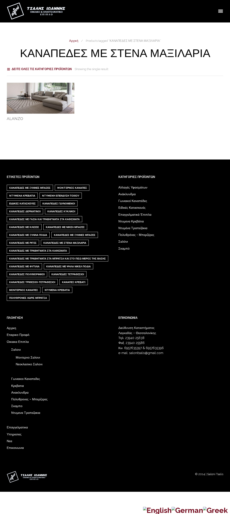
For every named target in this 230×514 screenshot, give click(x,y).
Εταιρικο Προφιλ (18, 335)
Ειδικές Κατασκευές (132, 207)
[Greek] (215, 509)
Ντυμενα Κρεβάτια (131, 221)
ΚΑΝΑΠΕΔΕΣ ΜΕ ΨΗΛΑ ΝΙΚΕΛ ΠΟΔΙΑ (68, 266)
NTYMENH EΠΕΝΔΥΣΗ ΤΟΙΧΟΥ (60, 195)
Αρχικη (11, 328)
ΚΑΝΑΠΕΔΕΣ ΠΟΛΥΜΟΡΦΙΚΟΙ (27, 274)
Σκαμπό (124, 248)
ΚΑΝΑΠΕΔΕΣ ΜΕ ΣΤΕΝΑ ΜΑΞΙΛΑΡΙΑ (64, 242)
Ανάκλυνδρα (127, 194)
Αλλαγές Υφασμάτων (132, 187)
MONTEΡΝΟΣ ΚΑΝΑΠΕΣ (72, 187)
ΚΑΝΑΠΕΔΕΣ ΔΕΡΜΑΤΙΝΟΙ (25, 211)
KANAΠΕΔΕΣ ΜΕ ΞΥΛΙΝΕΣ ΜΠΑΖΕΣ (30, 187)
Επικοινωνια (15, 448)
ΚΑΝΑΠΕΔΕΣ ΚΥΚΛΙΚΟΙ (61, 211)
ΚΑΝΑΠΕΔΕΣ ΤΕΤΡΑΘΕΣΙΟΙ (67, 274)
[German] (187, 509)
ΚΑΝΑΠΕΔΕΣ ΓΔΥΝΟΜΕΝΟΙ (58, 203)
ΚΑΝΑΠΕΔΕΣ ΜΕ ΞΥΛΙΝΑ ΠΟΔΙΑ (28, 235)
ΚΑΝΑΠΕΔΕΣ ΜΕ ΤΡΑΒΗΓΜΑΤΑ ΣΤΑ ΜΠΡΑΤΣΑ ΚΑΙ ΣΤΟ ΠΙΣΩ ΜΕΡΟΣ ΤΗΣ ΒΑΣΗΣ (57, 258)
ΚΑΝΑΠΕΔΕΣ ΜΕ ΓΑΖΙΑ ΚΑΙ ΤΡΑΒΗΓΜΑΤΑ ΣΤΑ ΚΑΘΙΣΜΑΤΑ (44, 219)
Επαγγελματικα (17, 427)
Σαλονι (16, 349)
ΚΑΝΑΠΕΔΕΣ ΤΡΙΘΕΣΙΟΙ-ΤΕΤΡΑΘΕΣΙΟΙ (32, 282)
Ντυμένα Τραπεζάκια (132, 228)
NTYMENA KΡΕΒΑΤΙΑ (22, 195)
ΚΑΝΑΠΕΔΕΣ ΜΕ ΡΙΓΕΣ (23, 242)
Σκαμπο (16, 406)
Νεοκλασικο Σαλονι (29, 364)
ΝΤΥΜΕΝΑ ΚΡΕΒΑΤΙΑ (57, 290)
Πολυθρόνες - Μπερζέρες (136, 235)
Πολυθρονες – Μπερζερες (29, 399)
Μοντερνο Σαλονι (28, 357)
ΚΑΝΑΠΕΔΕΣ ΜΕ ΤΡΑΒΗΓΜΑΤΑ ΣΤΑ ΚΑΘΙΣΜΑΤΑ (38, 250)
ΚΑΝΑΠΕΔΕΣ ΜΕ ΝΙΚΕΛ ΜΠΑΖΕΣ (65, 227)
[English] (157, 509)
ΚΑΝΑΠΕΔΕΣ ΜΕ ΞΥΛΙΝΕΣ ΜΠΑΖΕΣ (74, 235)
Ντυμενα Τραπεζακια (25, 412)
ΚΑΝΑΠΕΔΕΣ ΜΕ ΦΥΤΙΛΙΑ (24, 266)
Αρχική (73, 40)
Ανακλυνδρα (20, 392)
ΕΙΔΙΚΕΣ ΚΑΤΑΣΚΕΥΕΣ (22, 203)
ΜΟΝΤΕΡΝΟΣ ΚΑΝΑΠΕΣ (23, 290)
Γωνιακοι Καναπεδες (25, 379)
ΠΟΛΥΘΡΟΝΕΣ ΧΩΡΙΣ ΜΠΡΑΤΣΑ (28, 298)
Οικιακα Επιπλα (18, 341)
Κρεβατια (17, 386)
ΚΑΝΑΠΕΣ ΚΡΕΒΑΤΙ (73, 282)
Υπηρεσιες (14, 434)
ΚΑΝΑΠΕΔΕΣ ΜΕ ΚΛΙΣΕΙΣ (24, 227)
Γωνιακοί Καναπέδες (132, 201)
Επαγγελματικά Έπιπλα (134, 214)
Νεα (9, 441)
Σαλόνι (123, 241)
